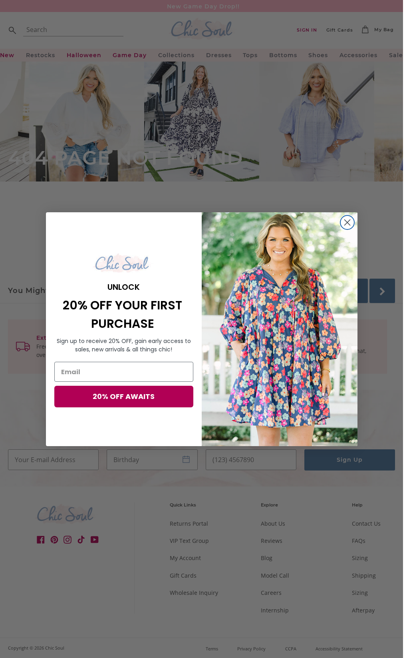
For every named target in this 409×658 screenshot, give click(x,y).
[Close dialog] (347, 222)
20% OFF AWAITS (124, 396)
